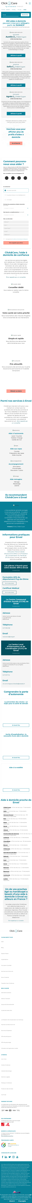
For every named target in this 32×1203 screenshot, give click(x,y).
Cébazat (5, 830)
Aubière (5, 879)
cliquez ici (12, 1201)
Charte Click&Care (5, 1065)
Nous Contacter (5, 977)
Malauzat (5, 856)
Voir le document (9, 583)
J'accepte (22, 1201)
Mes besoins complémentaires (11, 212)
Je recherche (6, 186)
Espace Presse (4, 953)
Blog (2, 947)
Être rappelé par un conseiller (16, 277)
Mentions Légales (5, 1076)
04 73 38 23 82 (6, 628)
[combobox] (11, 14)
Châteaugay (6, 848)
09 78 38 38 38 (11, 6)
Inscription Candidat (6, 965)
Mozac (5, 822)
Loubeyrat (6, 837)
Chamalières (6, 841)
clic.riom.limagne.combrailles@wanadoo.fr (14, 683)
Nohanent (6, 867)
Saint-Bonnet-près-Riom (10, 852)
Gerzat (5, 864)
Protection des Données (7, 1088)
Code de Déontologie (6, 1071)
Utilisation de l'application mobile (9, 1048)
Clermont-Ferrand (8, 815)
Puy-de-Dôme (21, 9)
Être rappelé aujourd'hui (16, 242)
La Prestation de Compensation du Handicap (12, 1019)
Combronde (6, 875)
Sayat (4, 860)
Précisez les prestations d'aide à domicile (14, 204)
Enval (25, 9)
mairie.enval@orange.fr (9, 636)
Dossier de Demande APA (7, 1004)
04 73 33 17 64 (6, 675)
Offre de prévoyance (6, 1036)
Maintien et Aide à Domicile (8, 1024)
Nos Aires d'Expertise (6, 1030)
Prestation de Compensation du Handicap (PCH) (16, 555)
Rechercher (25, 14)
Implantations (4, 959)
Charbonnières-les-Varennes (11, 833)
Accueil (3, 9)
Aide (2, 941)
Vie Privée (3, 1094)
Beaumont (6, 871)
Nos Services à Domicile (7, 971)
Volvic (5, 811)
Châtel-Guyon (7, 807)
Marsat (5, 826)
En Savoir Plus (16, 570)
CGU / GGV (3, 1059)
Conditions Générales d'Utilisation (20, 239)
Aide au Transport (5, 998)
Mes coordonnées (7, 218)
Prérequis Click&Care (6, 1082)
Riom (4, 818)
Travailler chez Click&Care (7, 983)
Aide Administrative (6, 992)
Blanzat (5, 845)
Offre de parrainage (6, 1042)
